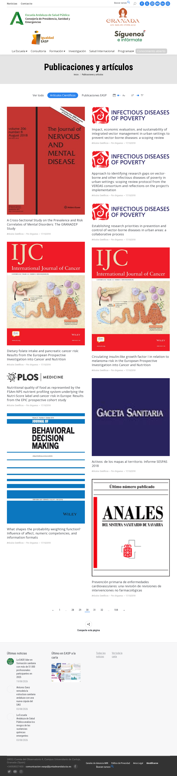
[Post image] (10, 661)
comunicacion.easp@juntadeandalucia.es (48, 766)
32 (102, 609)
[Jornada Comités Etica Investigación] (56, 668)
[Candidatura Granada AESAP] (123, 24)
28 (73, 609)
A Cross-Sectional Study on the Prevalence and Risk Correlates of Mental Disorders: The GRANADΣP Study (45, 224)
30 (87, 609)
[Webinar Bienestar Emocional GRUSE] (56, 678)
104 (116, 609)
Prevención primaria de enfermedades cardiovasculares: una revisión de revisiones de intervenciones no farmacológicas (126, 586)
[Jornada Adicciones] (76, 668)
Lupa (50, 161)
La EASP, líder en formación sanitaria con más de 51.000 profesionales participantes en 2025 (26, 668)
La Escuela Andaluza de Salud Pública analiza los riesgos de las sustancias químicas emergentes (25, 725)
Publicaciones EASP (94, 95)
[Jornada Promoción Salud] (66, 668)
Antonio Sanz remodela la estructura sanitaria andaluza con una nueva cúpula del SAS (25, 696)
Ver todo (38, 95)
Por (32, 234)
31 (94, 609)
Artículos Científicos (63, 95)
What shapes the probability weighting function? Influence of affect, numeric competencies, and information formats (43, 533)
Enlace (41, 161)
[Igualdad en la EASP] (48, 38)
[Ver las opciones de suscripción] (129, 36)
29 (80, 609)
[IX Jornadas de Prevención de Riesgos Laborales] (76, 678)
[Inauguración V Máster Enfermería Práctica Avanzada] (66, 678)
